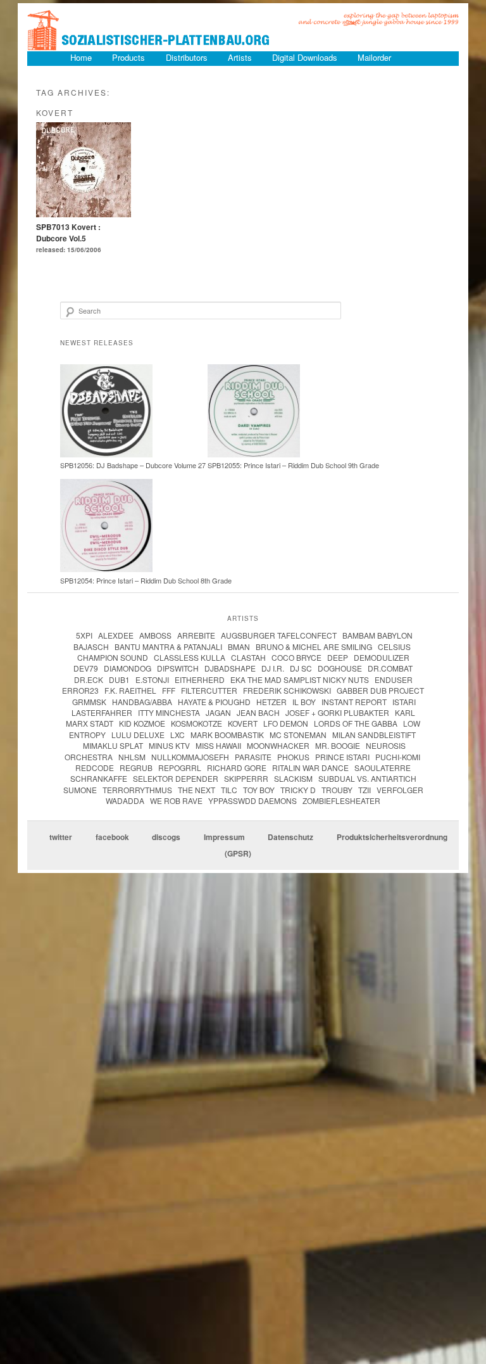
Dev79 (85, 668)
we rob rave (176, 800)
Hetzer (271, 701)
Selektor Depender (175, 778)
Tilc (229, 789)
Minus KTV (169, 745)
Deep (337, 657)
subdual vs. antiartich (367, 778)
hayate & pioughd (214, 701)
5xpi (84, 635)
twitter (60, 837)
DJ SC (301, 668)
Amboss (155, 635)
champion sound (112, 657)
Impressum (224, 837)
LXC (177, 734)
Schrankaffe (98, 778)
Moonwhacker (278, 745)
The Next (196, 789)
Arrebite (196, 635)
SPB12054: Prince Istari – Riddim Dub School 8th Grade (146, 580)
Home (81, 57)
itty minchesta (169, 712)
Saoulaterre (382, 767)
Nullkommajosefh (190, 756)
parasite (253, 756)
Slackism (293, 778)
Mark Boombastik (227, 734)
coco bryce (296, 657)
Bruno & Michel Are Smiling (314, 646)
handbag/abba (142, 701)
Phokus (293, 756)
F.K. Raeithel (130, 690)
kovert (243, 723)
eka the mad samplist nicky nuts (299, 679)
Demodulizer (381, 657)
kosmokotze (196, 723)
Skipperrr (246, 778)
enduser (394, 679)
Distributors (187, 57)
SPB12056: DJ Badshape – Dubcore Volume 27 (133, 465)
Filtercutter (209, 690)
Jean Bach (258, 712)
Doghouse (340, 668)
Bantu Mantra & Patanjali (168, 646)
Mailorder (374, 57)
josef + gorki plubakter (337, 712)
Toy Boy (259, 789)
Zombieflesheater (341, 800)
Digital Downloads (304, 57)
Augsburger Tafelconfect (279, 635)
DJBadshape (230, 668)
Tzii (364, 789)
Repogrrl (179, 767)
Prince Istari (342, 756)
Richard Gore (236, 767)
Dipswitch (178, 668)
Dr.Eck (88, 679)
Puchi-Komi (397, 756)
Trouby (336, 789)
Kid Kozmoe (142, 723)
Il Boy (304, 701)
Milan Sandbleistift (374, 734)
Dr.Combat (390, 668)
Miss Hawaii (218, 745)
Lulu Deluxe (138, 734)
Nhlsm (132, 756)
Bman (239, 646)
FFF (168, 690)
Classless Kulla (189, 657)
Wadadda (125, 800)
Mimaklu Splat (113, 745)
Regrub (136, 767)
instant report (354, 701)
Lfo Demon (285, 723)
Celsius (394, 646)
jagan (218, 712)
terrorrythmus (137, 789)
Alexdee (116, 635)
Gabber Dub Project (380, 690)
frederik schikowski (287, 690)
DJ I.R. (272, 668)
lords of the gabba (355, 723)
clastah (248, 657)
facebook (112, 837)
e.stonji (152, 679)
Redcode (94, 767)
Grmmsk (89, 701)
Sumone (80, 789)
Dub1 (119, 679)
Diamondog (127, 668)
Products (128, 57)
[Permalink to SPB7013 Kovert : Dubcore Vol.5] (83, 213)
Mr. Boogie (337, 745)
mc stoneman (298, 734)
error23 (80, 690)
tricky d (298, 789)
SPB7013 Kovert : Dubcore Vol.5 (68, 232)
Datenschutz (290, 837)
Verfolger (400, 789)
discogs (166, 837)
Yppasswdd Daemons (252, 800)
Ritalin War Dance (310, 767)
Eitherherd (200, 679)
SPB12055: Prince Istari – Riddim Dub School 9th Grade (293, 465)
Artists (240, 57)
